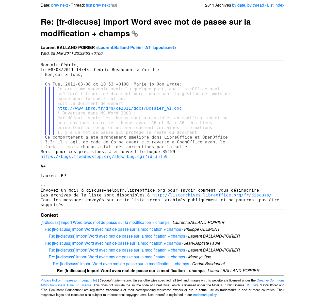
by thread (255, 5)
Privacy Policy (51, 280)
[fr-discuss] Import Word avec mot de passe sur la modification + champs (105, 222)
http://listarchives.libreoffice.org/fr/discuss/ (212, 195)
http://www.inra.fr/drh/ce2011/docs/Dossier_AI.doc (119, 108)
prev (55, 5)
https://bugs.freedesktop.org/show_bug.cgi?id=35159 (104, 156)
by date (238, 5)
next (64, 5)
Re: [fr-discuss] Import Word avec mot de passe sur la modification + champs (113, 229)
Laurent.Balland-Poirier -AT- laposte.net (136, 47)
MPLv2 (252, 285)
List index (275, 5)
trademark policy (204, 294)
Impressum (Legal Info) (80, 280)
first (89, 5)
